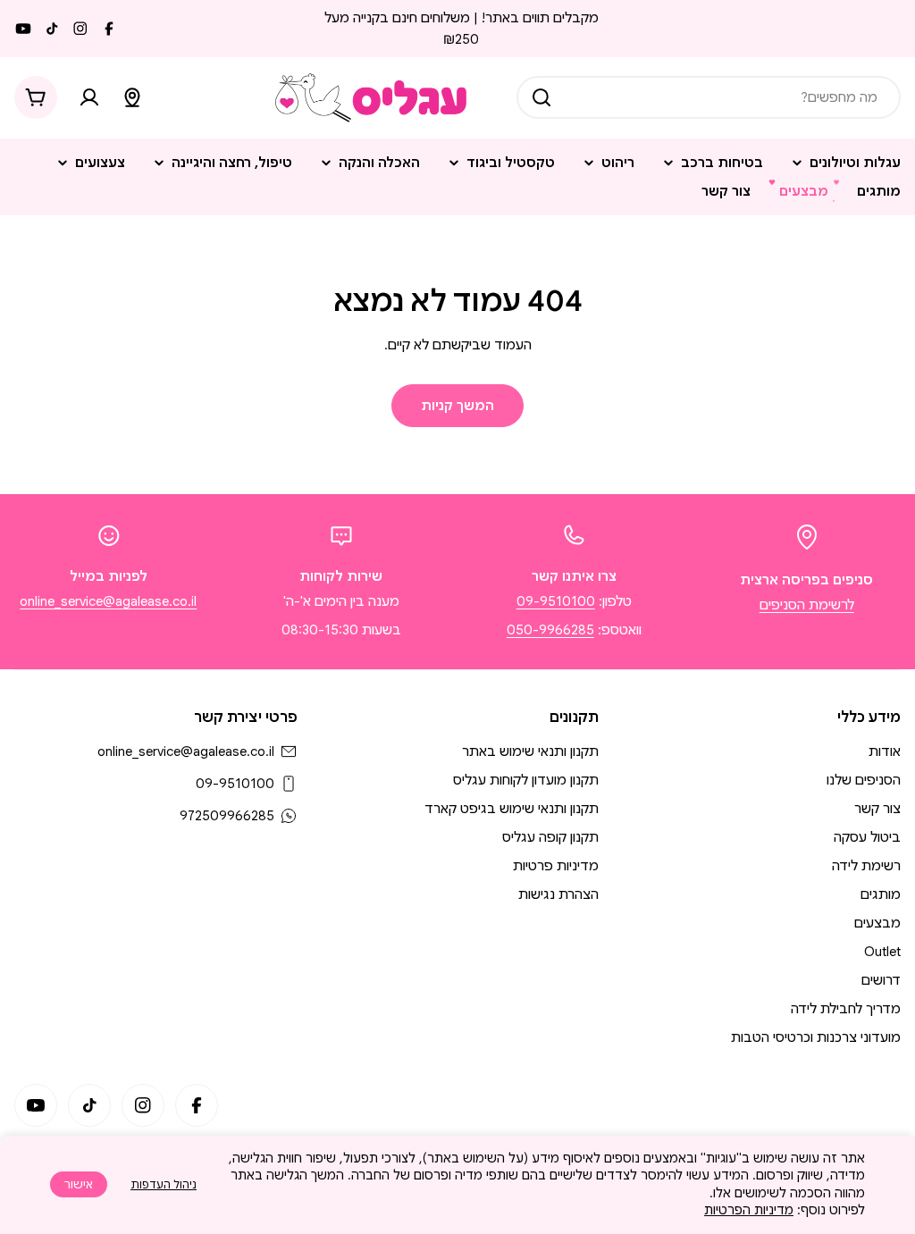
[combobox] (708, 97)
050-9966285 (550, 630)
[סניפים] (132, 97)
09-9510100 (555, 601)
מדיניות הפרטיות (748, 1210)
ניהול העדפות (163, 1184)
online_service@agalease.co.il (108, 601)
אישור (78, 1184)
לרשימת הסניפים (807, 605)
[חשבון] (89, 97)
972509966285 (227, 816)
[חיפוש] (541, 97)
